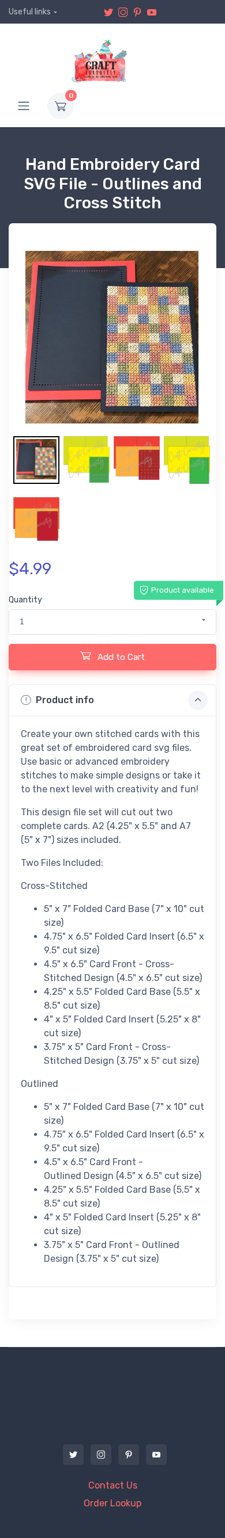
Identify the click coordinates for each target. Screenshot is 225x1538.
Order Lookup (112, 1503)
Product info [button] (65, 699)
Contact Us (112, 1485)
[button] (112, 622)
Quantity (25, 600)
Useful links (30, 12)
